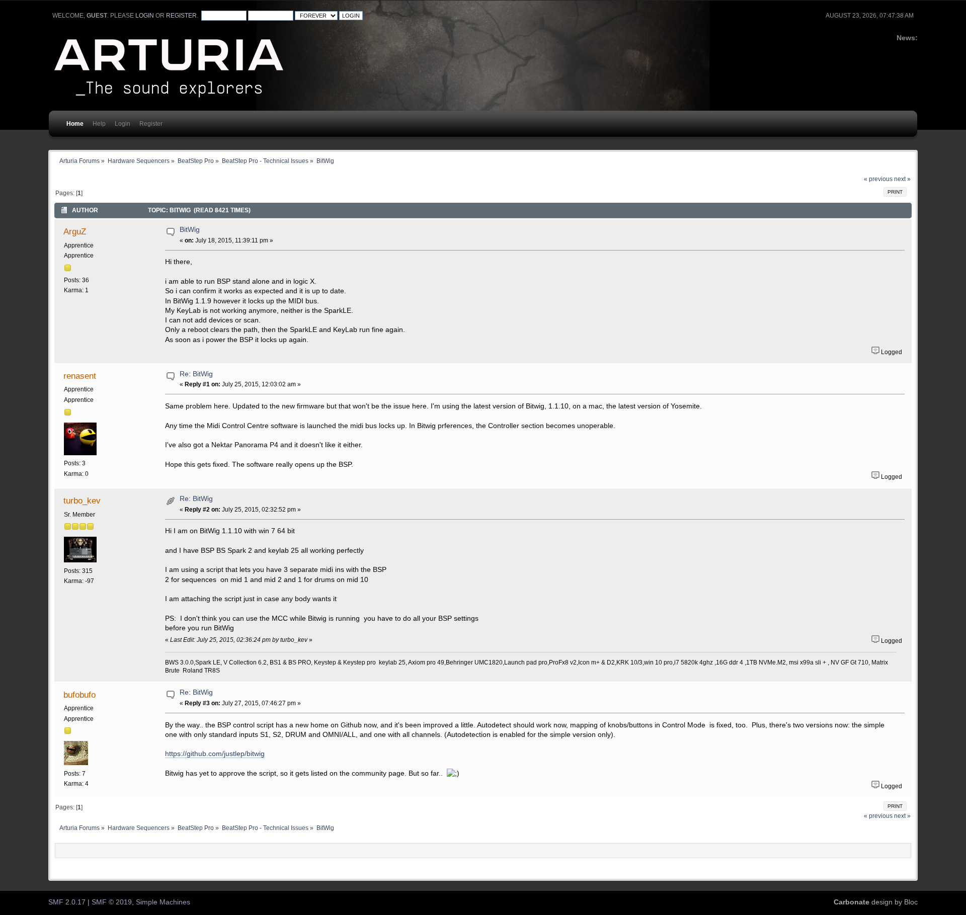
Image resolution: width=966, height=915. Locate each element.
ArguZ (74, 231)
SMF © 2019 (112, 902)
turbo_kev (82, 500)
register (181, 15)
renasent (79, 375)
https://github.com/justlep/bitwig (215, 754)
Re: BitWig (196, 374)
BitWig (190, 229)
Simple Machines (163, 902)
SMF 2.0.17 (67, 902)
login (144, 15)
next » (902, 179)
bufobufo (79, 694)
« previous (878, 179)
